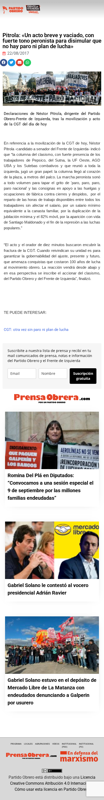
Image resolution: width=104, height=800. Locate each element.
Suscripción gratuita (83, 376)
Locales (28, 744)
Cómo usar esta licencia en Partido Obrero (52, 789)
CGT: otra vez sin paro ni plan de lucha (36, 329)
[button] (3, 62)
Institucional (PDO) (69, 745)
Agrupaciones (42, 744)
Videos (55, 744)
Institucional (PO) (86, 745)
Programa (16, 744)
